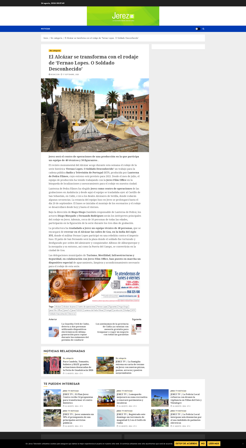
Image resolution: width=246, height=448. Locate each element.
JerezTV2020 (77, 310)
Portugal (108, 310)
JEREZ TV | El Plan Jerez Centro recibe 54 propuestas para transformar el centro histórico (78, 398)
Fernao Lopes (102, 306)
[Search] (203, 28)
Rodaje (127, 310)
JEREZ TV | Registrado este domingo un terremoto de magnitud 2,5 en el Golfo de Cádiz (131, 418)
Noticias (45, 28)
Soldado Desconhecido (58, 314)
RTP (133, 310)
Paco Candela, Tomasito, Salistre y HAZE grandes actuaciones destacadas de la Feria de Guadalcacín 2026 (78, 366)
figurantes (113, 306)
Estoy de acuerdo (186, 443)
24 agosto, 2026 (72, 406)
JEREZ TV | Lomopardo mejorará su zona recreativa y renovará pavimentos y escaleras (132, 398)
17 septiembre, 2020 (71, 75)
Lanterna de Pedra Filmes (93, 310)
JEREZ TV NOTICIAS (71, 391)
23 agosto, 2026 (125, 426)
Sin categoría (55, 51)
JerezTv (67, 310)
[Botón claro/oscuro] (198, 29)
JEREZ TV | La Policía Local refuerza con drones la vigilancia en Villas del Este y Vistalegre (186, 398)
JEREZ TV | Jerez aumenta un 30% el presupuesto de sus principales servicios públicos (78, 418)
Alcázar (58, 306)
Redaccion (55, 75)
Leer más (214, 443)
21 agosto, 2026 (179, 426)
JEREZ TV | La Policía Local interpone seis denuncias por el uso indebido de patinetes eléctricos (186, 418)
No (203, 443)
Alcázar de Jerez (69, 306)
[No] (243, 443)
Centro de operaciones (86, 306)
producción (118, 310)
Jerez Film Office (55, 310)
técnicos (72, 314)
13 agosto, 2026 (71, 374)
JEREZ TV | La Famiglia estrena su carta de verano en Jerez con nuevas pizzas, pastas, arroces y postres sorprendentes (130, 367)
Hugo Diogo (123, 306)
